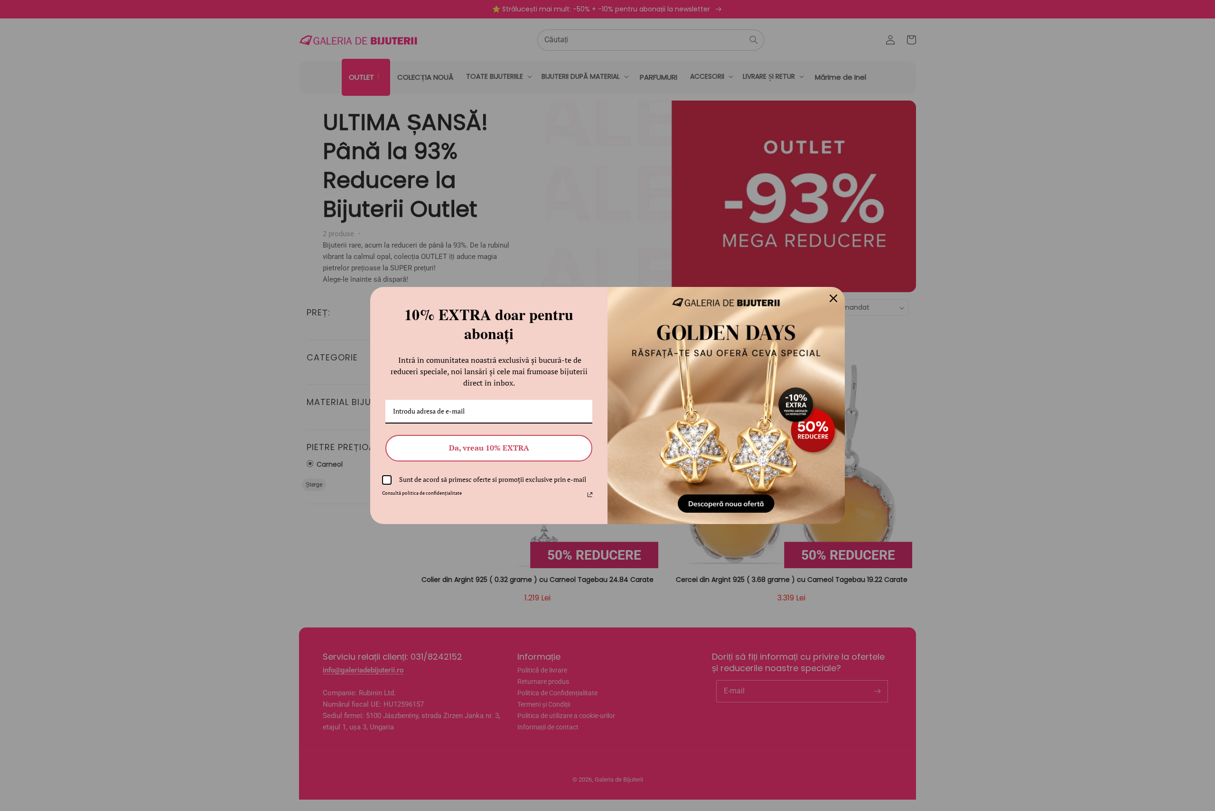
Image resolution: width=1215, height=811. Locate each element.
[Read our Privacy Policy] (590, 494)
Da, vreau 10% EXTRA (489, 447)
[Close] (833, 298)
